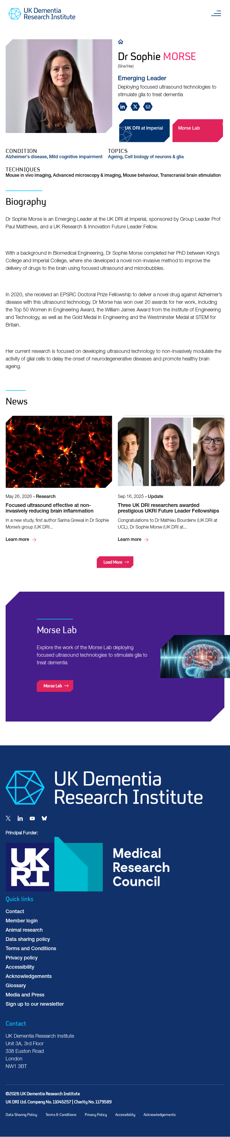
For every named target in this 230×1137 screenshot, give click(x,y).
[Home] (122, 41)
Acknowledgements (29, 976)
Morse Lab (189, 129)
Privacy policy (22, 958)
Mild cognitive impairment (75, 157)
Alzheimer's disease (26, 157)
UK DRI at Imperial (144, 129)
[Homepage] (104, 803)
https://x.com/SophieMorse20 (136, 107)
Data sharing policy (28, 939)
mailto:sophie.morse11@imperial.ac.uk (149, 107)
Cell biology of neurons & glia (154, 157)
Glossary (16, 986)
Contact (15, 912)
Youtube (32, 818)
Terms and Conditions (31, 949)
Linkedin (20, 818)
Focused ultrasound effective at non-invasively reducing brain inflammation (59, 479)
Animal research (24, 930)
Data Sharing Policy (21, 1114)
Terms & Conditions (60, 1114)
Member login (22, 921)
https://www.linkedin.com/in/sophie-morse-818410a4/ (124, 107)
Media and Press (25, 995)
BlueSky (44, 818)
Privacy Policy (96, 1114)
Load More (113, 562)
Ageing (115, 157)
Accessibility (20, 967)
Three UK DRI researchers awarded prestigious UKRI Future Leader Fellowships (171, 479)
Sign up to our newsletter (35, 1004)
